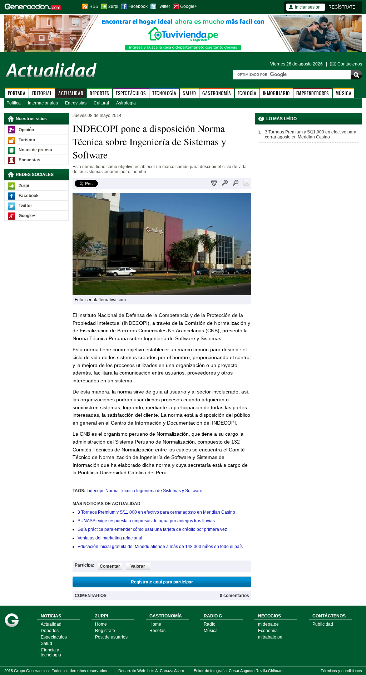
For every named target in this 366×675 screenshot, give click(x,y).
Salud (46, 643)
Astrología (126, 103)
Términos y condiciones (341, 671)
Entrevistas (75, 103)
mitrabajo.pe (270, 637)
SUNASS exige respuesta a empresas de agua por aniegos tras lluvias (146, 520)
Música (211, 630)
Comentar (110, 566)
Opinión (26, 129)
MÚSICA (344, 93)
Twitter (164, 6)
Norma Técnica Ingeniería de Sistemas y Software (153, 490)
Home (101, 624)
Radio (210, 624)
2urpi (113, 6)
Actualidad (51, 624)
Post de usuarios (111, 637)
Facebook (138, 6)
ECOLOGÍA (247, 93)
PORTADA (17, 93)
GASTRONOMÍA (216, 93)
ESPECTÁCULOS (131, 93)
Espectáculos (54, 637)
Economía (268, 630)
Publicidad (322, 624)
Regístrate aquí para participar (162, 581)
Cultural (101, 103)
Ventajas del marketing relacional (110, 538)
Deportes (50, 630)
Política (13, 103)
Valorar (137, 566)
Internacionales (43, 103)
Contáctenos (349, 64)
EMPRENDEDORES (312, 93)
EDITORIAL (42, 93)
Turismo (27, 139)
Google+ (188, 6)
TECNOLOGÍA (164, 93)
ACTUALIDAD (70, 93)
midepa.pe (268, 624)
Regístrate (105, 630)
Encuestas (29, 159)
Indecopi (94, 490)
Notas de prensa (35, 149)
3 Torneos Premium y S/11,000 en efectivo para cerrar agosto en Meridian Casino (156, 512)
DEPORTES (99, 93)
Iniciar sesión (308, 7)
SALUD (189, 93)
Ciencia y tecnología (51, 652)
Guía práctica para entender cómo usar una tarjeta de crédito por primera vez (152, 529)
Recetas (157, 630)
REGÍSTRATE (341, 7)
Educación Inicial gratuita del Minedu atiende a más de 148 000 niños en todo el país (160, 546)
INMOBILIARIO (276, 93)
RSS (93, 6)
